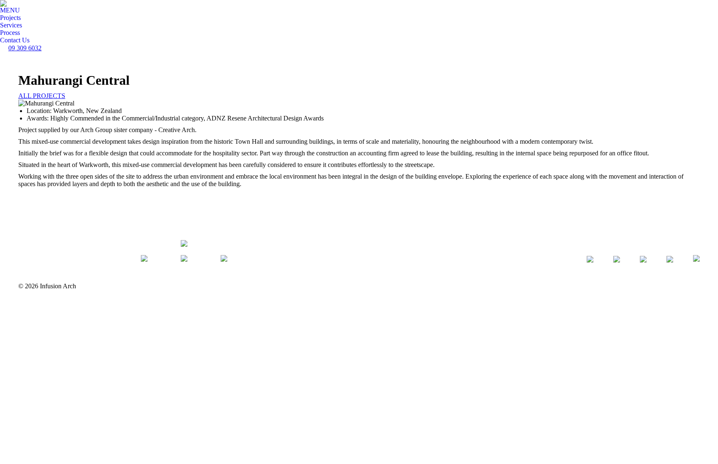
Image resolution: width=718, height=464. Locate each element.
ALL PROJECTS (41, 95)
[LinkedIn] (673, 262)
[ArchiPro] (620, 262)
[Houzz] (593, 262)
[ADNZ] (696, 262)
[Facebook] (646, 262)
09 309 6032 (25, 48)
